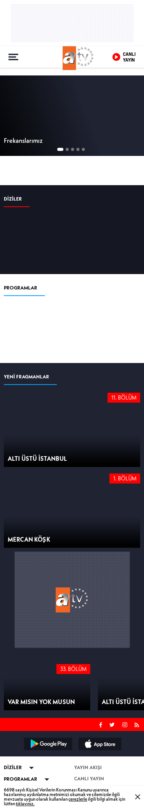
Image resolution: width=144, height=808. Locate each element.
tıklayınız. (25, 803)
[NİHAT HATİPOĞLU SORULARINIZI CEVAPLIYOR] (102, 326)
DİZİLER (13, 199)
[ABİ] (22, 237)
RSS (138, 723)
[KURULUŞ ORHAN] (62, 237)
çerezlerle (77, 799)
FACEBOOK (101, 724)
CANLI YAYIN (89, 778)
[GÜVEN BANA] (22, 326)
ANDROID (47, 743)
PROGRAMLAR (20, 287)
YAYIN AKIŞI (88, 767)
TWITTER (112, 724)
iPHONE (99, 743)
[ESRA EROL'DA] (62, 326)
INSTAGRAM (125, 723)
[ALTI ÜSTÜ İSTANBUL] (102, 237)
